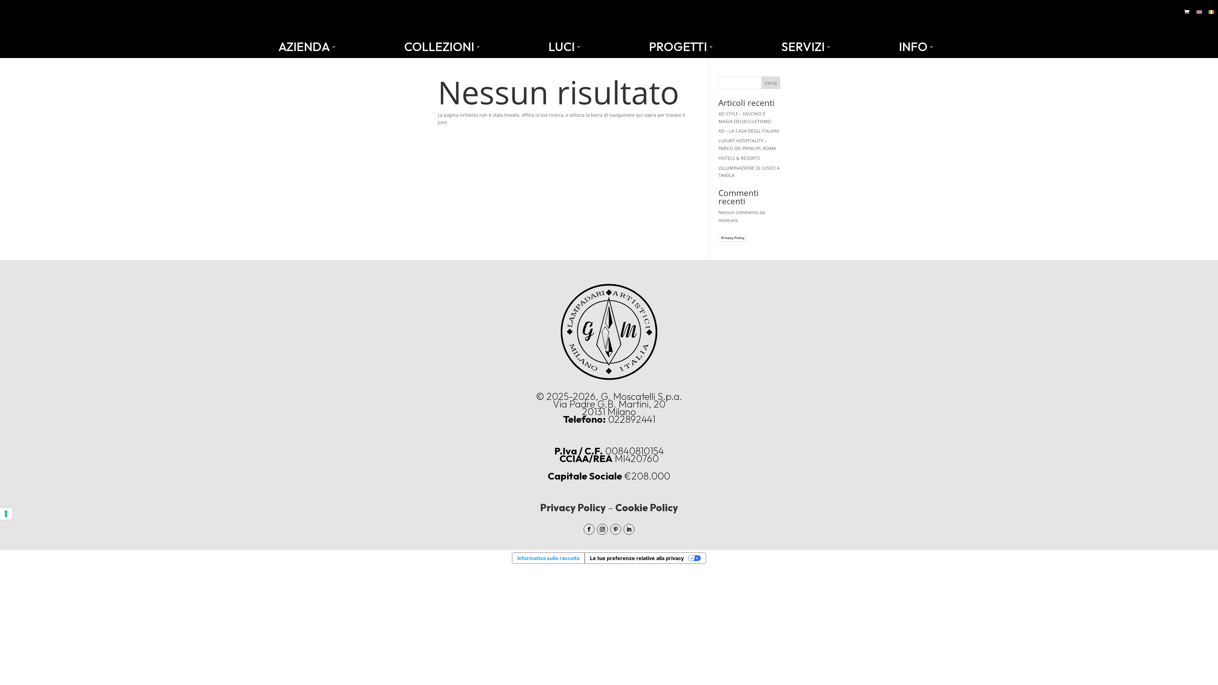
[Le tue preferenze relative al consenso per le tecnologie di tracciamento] (6, 514)
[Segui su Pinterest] (615, 529)
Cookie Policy (646, 507)
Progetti (678, 46)
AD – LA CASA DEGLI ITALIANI (748, 131)
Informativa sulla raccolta (548, 558)
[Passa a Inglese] (1199, 12)
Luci (561, 46)
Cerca (771, 83)
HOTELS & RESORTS (739, 158)
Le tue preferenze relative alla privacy (637, 558)
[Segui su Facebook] (589, 529)
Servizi (803, 46)
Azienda (304, 46)
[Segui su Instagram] (602, 529)
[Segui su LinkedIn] (629, 529)
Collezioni (439, 46)
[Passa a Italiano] (1211, 12)
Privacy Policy (732, 238)
